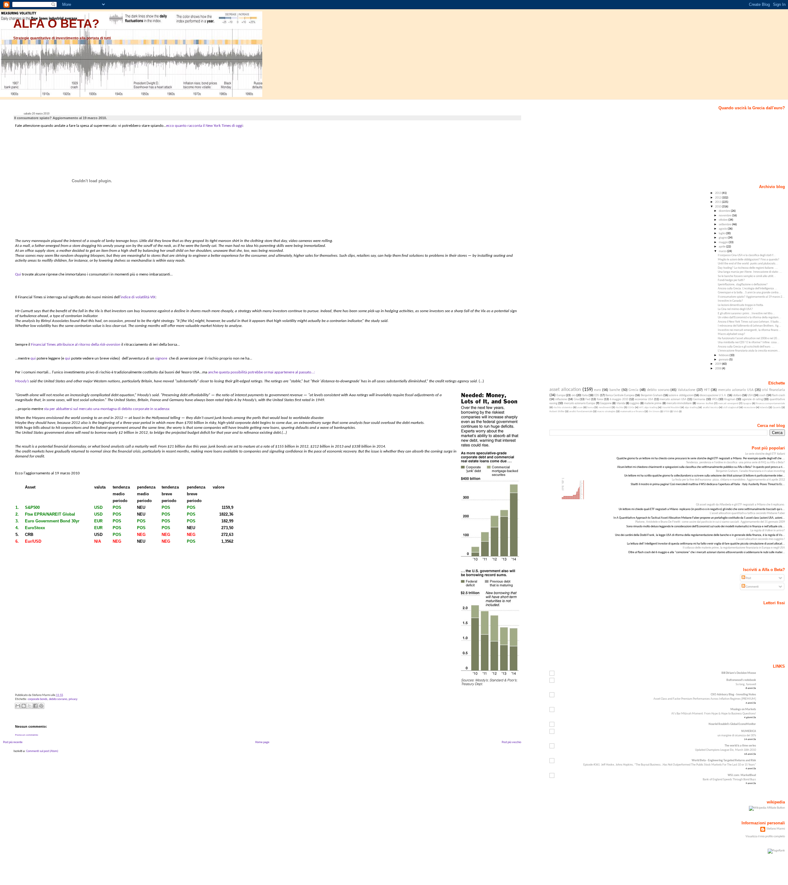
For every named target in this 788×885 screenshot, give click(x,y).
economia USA (644, 399)
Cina (576, 399)
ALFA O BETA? (56, 23)
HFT (707, 390)
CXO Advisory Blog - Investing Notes (733, 694)
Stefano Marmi (775, 829)
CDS (596, 395)
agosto (723, 228)
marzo (723, 251)
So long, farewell (746, 684)
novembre (725, 215)
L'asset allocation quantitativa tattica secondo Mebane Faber (747, 513)
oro (574, 395)
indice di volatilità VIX (138, 297)
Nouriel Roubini (671, 407)
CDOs (631, 407)
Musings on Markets (743, 709)
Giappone (606, 403)
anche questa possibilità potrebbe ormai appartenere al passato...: (261, 372)
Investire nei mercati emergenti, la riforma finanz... (749, 330)
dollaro (737, 395)
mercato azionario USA (736, 390)
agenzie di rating (752, 399)
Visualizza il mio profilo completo (765, 836)
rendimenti (605, 407)
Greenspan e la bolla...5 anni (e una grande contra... (749, 292)
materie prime (652, 403)
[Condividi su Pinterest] (41, 706)
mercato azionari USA (673, 399)
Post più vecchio (511, 742)
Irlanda (621, 403)
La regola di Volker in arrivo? (767, 530)
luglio (722, 233)
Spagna (747, 403)
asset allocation (565, 389)
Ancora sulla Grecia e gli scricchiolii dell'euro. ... (746, 346)
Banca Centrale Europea (619, 395)
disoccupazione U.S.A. (713, 395)
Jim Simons (654, 411)
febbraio (724, 355)
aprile (722, 246)
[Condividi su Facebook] (35, 706)
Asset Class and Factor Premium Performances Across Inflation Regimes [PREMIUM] (704, 699)
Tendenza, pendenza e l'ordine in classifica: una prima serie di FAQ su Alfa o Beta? (735, 462)
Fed (587, 399)
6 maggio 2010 (619, 399)
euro (597, 390)
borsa (590, 407)
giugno (723, 237)
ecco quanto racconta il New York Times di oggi (204, 126)
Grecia (633, 390)
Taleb (675, 411)
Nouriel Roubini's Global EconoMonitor (732, 724)
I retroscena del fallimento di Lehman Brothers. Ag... (749, 325)
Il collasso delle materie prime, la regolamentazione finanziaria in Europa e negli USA (734, 547)
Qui (18, 274)
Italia (585, 395)
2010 (718, 206)
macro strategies (606, 411)
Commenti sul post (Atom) (42, 751)
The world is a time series (740, 745)
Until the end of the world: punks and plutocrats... (748, 263)
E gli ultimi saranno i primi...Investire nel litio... (746, 313)
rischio (619, 407)
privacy (73, 699)
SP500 (666, 411)
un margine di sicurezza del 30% (737, 735)
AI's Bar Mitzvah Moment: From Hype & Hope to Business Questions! (713, 713)
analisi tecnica (710, 407)
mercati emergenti (728, 403)
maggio (724, 242)
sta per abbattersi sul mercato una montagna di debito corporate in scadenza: (107, 409)
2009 (718, 364)
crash (762, 395)
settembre (725, 224)
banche (614, 390)
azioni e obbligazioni (681, 395)
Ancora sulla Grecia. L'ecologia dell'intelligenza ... (747, 288)
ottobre (723, 220)
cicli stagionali (731, 407)
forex (600, 399)
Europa (561, 395)
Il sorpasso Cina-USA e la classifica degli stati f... (747, 255)
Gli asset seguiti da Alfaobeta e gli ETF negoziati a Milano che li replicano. (740, 504)
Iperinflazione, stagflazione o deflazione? (743, 284)
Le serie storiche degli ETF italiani (765, 454)
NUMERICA (748, 731)
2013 (718, 193)
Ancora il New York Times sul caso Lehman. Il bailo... (749, 321)
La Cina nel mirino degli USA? (735, 309)
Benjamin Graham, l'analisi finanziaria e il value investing (750, 471)
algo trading (691, 407)
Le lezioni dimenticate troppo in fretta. (741, 305)
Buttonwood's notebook (741, 680)
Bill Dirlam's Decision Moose (739, 673)
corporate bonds (37, 699)
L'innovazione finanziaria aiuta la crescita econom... (749, 350)
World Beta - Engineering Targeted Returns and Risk (724, 760)
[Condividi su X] (29, 706)
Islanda (764, 407)
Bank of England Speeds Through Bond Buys (729, 779)
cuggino (634, 403)
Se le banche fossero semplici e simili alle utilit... (747, 276)
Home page (262, 742)
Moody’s (22, 381)
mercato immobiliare (679, 403)
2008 (718, 368)
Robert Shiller (557, 411)
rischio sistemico (563, 407)
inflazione (561, 399)
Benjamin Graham (652, 395)
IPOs (715, 399)
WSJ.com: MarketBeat (742, 775)
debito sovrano (58, 699)
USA (750, 395)
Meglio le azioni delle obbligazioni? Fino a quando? (748, 259)
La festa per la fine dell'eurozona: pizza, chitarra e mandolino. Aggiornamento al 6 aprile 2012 (728, 479)
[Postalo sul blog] (24, 706)
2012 (718, 197)
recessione (749, 407)
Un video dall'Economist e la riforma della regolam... (749, 317)
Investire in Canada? (730, 301)
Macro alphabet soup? (731, 334)
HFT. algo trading (648, 407)
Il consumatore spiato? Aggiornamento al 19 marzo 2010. (60, 118)
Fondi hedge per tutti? (731, 280)
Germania (699, 399)
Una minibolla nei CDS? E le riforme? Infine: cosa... (748, 342)
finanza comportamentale (770, 403)
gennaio (724, 359)
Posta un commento (26, 735)
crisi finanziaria (773, 390)
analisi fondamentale (581, 411)
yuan (580, 407)
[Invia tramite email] (18, 706)
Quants (777, 407)
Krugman (729, 399)
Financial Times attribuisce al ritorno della (65, 345)
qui (33, 358)
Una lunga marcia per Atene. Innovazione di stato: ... (750, 272)
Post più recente (12, 742)
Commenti (752, 587)
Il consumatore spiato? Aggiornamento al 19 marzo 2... (751, 297)
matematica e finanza (632, 411)
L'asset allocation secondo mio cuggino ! (760, 539)
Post (748, 578)
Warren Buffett (705, 403)
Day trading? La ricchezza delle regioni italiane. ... (748, 268)
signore (161, 358)
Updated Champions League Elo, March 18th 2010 (725, 750)
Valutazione (686, 390)
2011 (718, 202)
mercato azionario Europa (579, 403)
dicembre (725, 211)
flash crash (778, 395)
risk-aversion (110, 345)
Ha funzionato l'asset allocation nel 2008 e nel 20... (749, 338)
